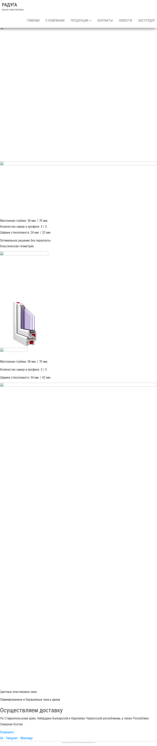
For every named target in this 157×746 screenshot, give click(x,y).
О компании (55, 20)
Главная (33, 20)
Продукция (80, 20)
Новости (125, 20)
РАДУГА (9, 4)
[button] (7, 732)
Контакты (105, 20)
